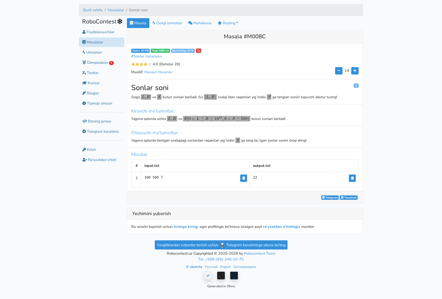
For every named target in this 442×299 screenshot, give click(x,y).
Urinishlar (93, 52)
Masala (139, 23)
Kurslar (93, 82)
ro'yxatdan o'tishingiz (281, 226)
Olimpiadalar (99, 62)
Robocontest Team (259, 253)
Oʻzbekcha (194, 267)
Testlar (92, 72)
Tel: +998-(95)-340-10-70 (221, 259)
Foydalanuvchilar (100, 31)
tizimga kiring (186, 226)
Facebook (350, 198)
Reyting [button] (228, 23)
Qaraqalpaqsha (245, 267)
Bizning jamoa (99, 121)
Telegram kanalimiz (102, 131)
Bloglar (92, 93)
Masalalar (116, 10)
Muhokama (202, 23)
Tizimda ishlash (99, 103)
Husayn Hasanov (158, 71)
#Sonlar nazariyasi (146, 56)
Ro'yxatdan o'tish (101, 159)
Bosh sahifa (93, 10)
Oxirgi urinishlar (168, 23)
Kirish (91, 149)
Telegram (331, 198)
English (225, 267)
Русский (211, 267)
